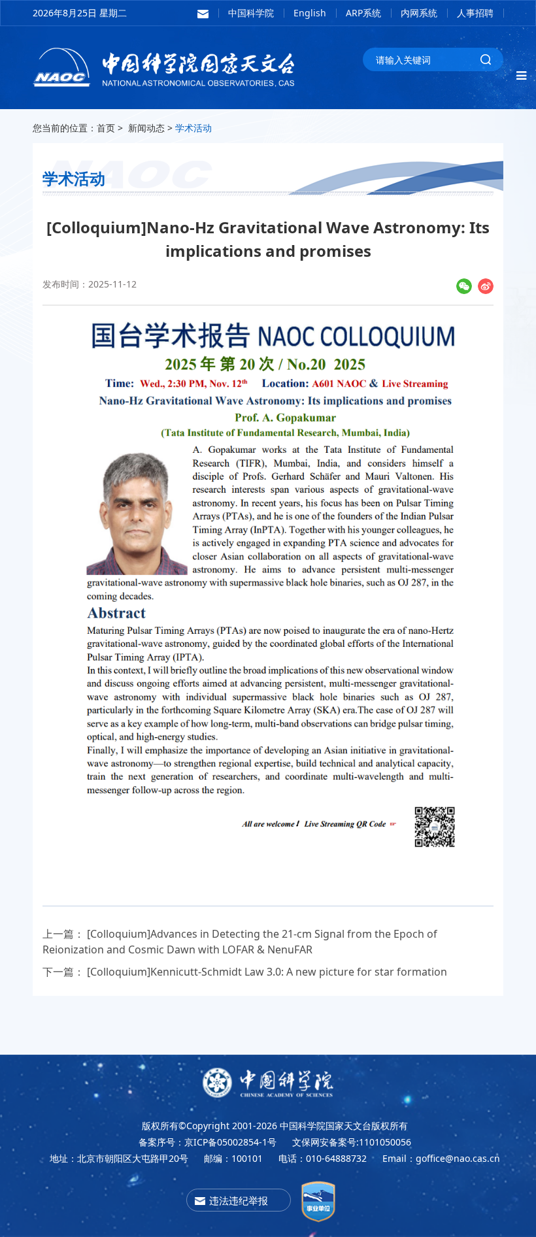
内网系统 (419, 13)
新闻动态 (146, 128)
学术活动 (193, 128)
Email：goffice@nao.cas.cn (441, 1158)
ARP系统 (363, 13)
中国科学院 (251, 13)
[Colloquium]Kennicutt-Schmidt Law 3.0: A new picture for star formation (267, 972)
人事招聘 (475, 13)
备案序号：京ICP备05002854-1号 (207, 1142)
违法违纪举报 (238, 1200)
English (309, 13)
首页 (106, 128)
